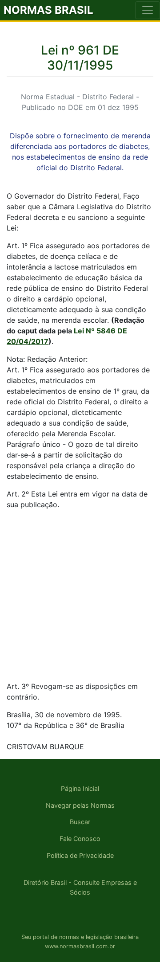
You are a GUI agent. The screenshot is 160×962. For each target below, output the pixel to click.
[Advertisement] (80, 597)
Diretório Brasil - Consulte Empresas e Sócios (80, 887)
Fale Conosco (80, 838)
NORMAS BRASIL (48, 10)
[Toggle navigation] (147, 10)
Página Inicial (80, 788)
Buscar (80, 821)
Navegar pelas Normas (80, 805)
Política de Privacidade (80, 855)
